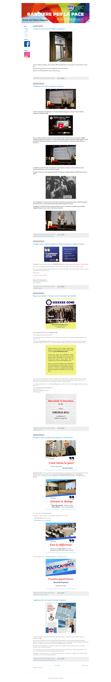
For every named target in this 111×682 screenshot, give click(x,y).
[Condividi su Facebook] (62, 78)
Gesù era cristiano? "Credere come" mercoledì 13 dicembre (54, 296)
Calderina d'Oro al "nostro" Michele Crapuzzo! (49, 600)
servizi (26, 31)
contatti (26, 35)
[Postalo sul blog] (59, 78)
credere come (39, 288)
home (26, 28)
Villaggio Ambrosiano (49, 236)
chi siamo (27, 29)
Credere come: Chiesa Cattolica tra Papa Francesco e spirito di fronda (58, 244)
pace (44, 594)
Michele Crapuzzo (42, 236)
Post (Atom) (39, 667)
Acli (37, 236)
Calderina (39, 660)
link (25, 32)
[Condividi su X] (61, 78)
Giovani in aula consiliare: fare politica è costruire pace (53, 438)
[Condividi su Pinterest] (63, 78)
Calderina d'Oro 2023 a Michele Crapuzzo (48, 86)
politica (46, 594)
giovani (38, 594)
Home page (57, 665)
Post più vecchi (85, 665)
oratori (41, 594)
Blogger (61, 678)
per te (26, 34)
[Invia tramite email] (58, 78)
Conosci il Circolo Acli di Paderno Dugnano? (49, 29)
